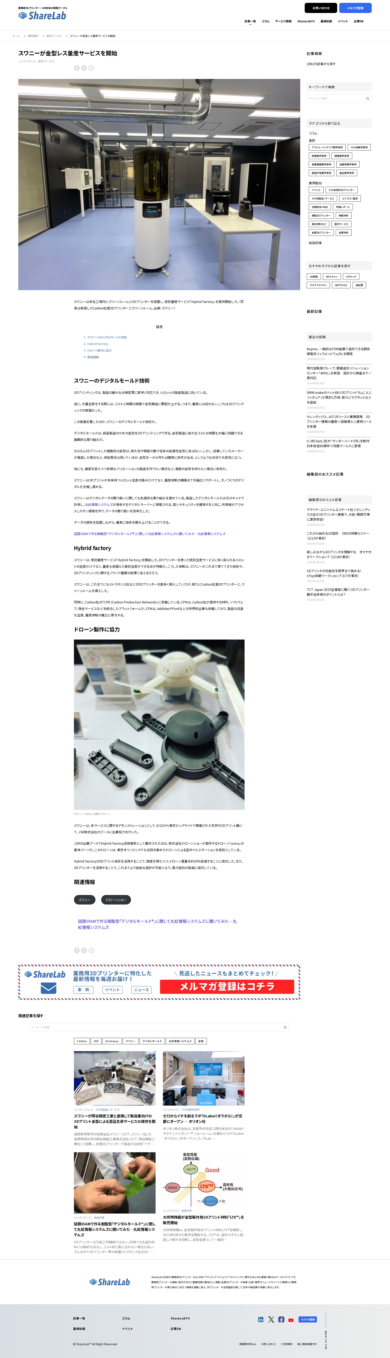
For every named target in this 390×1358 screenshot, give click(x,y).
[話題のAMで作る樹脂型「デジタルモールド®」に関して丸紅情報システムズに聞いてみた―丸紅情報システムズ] (115, 1183)
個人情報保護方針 (307, 1344)
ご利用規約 (286, 1344)
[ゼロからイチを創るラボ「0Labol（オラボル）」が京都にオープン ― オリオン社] (204, 1078)
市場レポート (343, 207)
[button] (285, 1027)
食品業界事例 (346, 172)
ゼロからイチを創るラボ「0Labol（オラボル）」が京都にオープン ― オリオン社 (202, 1118)
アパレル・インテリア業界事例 (327, 147)
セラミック (351, 276)
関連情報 (93, 357)
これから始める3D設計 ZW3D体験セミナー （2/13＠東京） (338, 536)
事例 (312, 140)
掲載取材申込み (247, 1344)
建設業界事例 (342, 155)
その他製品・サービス (107, 1109)
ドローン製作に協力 (99, 350)
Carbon (82, 1041)
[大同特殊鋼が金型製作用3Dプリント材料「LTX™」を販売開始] (204, 1179)
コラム (313, 133)
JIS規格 (314, 276)
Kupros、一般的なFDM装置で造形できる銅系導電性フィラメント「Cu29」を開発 (338, 351)
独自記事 (99, 1217)
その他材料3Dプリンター (342, 190)
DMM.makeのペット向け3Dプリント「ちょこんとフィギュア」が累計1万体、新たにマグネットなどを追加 (339, 397)
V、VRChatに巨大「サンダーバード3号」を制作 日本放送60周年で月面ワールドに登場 (340, 443)
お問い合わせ (268, 1344)
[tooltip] (77, 68)
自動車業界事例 (347, 164)
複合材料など (319, 224)
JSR (96, 1041)
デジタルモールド (152, 1041)
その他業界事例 (190, 1109)
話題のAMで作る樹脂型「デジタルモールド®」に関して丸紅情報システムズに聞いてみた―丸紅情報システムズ (149, 533)
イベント (316, 190)
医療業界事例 (319, 155)
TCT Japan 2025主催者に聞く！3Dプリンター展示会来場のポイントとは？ (338, 592)
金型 (201, 1041)
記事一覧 (79, 1318)
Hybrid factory (97, 343)
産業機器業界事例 (321, 164)
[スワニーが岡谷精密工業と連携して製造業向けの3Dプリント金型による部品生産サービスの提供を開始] (115, 1078)
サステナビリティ (318, 285)
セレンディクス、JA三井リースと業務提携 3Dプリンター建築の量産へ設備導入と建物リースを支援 (339, 421)
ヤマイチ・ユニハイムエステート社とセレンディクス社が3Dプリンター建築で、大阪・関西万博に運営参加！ (338, 514)
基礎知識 (79, 1329)
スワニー (85, 899)
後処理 (359, 285)
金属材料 (186, 1211)
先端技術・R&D (320, 207)
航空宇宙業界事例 (321, 172)
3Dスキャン (332, 276)
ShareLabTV (180, 1318)
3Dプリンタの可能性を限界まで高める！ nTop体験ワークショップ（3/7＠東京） (336, 573)
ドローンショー (116, 899)
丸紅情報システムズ (99, 504)
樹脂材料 (344, 215)
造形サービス (46, 61)
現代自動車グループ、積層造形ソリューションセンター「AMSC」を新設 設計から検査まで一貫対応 (339, 373)
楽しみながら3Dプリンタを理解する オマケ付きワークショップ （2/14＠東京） (339, 554)
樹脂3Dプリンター (321, 215)
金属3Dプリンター (321, 232)
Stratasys (112, 1041)
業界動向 (315, 183)
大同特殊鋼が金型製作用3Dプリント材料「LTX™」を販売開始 (203, 1219)
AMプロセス (341, 285)
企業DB (176, 1329)
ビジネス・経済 (350, 198)
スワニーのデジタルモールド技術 (107, 337)
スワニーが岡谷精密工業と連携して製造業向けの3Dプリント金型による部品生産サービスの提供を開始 (114, 1121)
